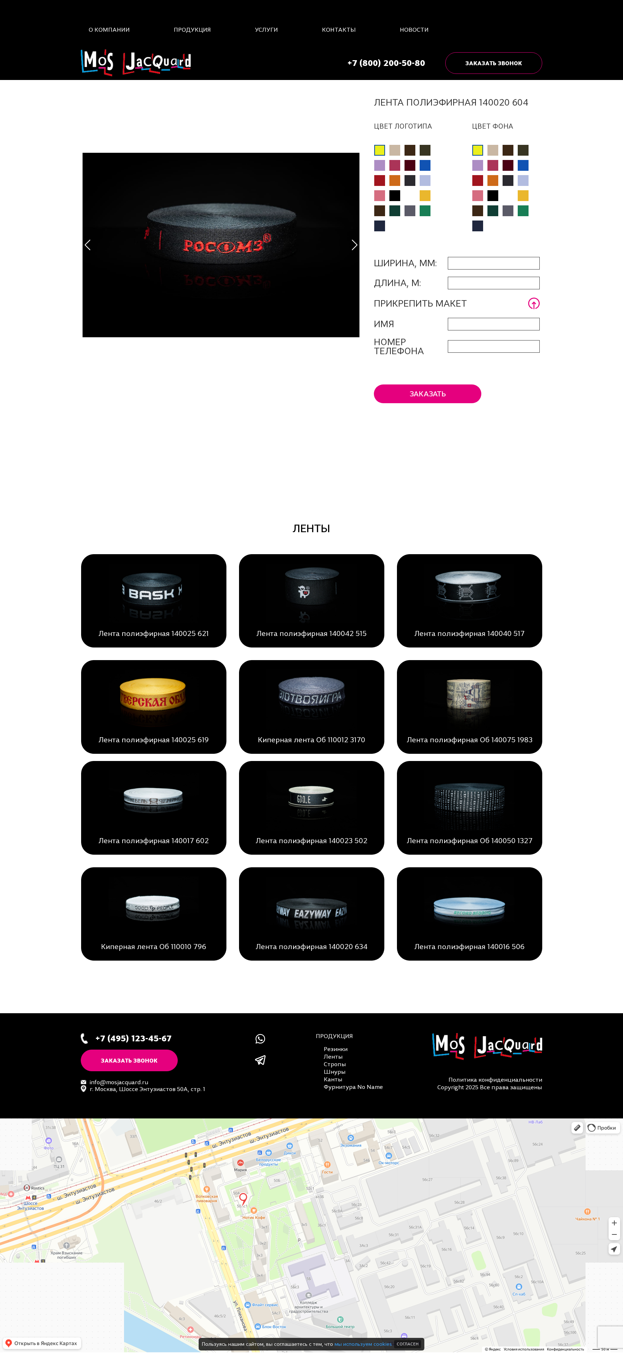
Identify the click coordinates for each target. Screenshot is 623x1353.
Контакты (339, 29)
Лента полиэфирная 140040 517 (469, 633)
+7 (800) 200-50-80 (386, 63)
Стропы (335, 1064)
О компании (109, 29)
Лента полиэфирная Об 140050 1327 (470, 840)
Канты (333, 1079)
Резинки (336, 1049)
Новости (414, 29)
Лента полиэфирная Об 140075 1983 (470, 739)
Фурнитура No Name (353, 1087)
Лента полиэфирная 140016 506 (469, 946)
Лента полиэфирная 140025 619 (153, 739)
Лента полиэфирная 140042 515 (311, 633)
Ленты (333, 1056)
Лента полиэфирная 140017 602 (153, 840)
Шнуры (335, 1071)
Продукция (192, 29)
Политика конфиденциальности (495, 1079)
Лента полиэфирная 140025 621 (153, 633)
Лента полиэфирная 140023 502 (311, 840)
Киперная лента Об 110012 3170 (311, 739)
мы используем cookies (363, 1344)
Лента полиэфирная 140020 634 (311, 946)
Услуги (266, 29)
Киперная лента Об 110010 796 (153, 946)
